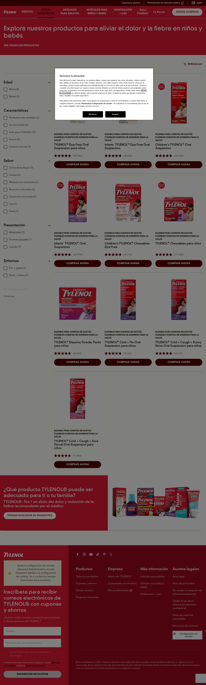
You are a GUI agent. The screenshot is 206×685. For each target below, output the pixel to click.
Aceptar (115, 114)
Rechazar (93, 114)
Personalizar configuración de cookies (97, 103)
